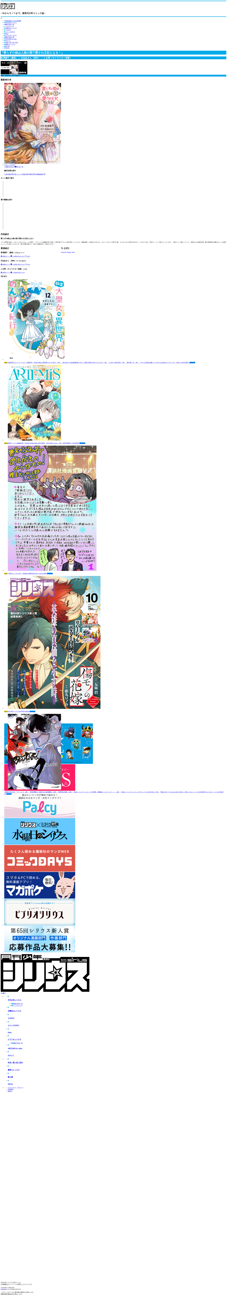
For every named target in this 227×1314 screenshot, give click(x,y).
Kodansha (3, 1289)
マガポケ (8, 30)
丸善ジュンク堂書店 (20, 174)
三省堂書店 (8, 174)
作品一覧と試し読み (11, 42)
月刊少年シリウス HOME (13, 20)
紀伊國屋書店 (39, 174)
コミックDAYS (10, 32)
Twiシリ (7, 40)
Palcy (6, 33)
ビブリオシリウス (11, 35)
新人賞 (7, 46)
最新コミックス (10, 44)
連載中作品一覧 (9, 24)
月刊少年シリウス (11, 22)
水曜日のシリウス (11, 28)
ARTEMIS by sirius (11, 39)
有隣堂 (30, 174)
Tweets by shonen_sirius (68, 252)
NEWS (7, 48)
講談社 (10, 1091)
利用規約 (10, 1089)
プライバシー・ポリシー (15, 1087)
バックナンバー (9, 26)
